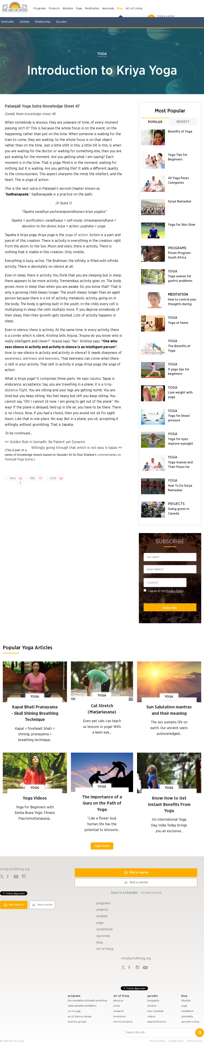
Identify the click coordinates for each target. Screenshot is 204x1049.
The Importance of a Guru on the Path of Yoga (102, 803)
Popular (155, 122)
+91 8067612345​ (150, 893)
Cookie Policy (176, 1041)
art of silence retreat (79, 1016)
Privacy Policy (174, 591)
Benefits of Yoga (180, 131)
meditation (187, 1011)
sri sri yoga (74, 1011)
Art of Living (134, 8)
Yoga (79, 8)
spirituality (187, 1016)
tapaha (95, 379)
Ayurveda (108, 8)
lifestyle (185, 1000)
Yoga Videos (35, 798)
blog (184, 996)
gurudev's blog (190, 1022)
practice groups (77, 1022)
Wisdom (68, 8)
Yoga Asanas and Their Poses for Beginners (180, 467)
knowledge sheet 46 (40, 114)
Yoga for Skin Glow (181, 224)
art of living (121, 996)
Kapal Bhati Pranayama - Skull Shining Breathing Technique (34, 713)
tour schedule (155, 1011)
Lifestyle (24, 22)
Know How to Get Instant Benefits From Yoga (169, 804)
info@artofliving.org (15, 869)
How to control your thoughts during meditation (182, 304)
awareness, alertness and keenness (32, 358)
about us (118, 1000)
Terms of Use (194, 1041)
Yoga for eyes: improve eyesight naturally (180, 444)
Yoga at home (178, 322)
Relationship (42, 22)
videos (151, 1016)
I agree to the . (166, 591)
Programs (39, 8)
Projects (54, 8)
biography (153, 1000)
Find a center (166, 16)
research (118, 1011)
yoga (184, 1006)
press (116, 1006)
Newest (183, 121)
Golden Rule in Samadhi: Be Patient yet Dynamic (47, 442)
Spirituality (7, 22)
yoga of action (76, 235)
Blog (120, 8)
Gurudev (61, 22)
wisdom (152, 1006)
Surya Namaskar (179, 201)
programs (74, 996)
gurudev (152, 996)
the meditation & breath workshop (87, 1000)
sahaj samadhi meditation (82, 1006)
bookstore (119, 1016)
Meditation (92, 8)
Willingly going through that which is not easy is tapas (74, 448)
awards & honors (156, 1022)
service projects (122, 1022)
